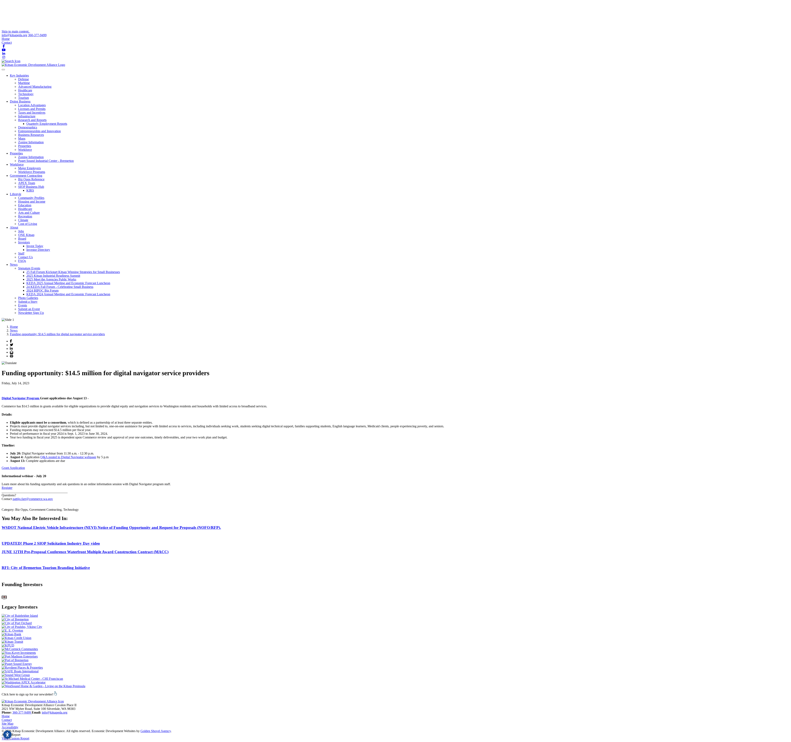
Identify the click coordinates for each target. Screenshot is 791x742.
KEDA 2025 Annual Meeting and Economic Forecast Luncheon (68, 283)
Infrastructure (26, 116)
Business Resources (31, 135)
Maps (21, 138)
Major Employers (29, 168)
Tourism (23, 97)
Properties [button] (16, 153)
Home (6, 39)
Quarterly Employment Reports (46, 123)
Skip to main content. (16, 31)
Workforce (25, 149)
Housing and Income (31, 201)
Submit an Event (29, 309)
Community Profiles (31, 198)
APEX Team (26, 183)
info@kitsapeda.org (14, 35)
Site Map (7, 723)
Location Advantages (32, 105)
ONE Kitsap (26, 235)
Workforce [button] (17, 164)
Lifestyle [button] (15, 194)
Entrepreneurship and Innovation (39, 131)
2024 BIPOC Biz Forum (42, 290)
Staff (21, 253)
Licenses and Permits (32, 109)
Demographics (27, 127)
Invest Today (34, 246)
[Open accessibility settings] (7, 734)
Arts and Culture (29, 212)
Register (7, 488)
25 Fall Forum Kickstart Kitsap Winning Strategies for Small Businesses (73, 272)
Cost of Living (27, 224)
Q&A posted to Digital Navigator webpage (68, 457)
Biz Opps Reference (31, 179)
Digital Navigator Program (21, 398)
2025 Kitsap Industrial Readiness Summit (53, 275)
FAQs (22, 261)
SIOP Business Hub (31, 186)
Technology (26, 94)
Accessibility (10, 727)
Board (22, 238)
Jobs (21, 231)
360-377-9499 (37, 35)
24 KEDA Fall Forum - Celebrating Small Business (59, 287)
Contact (7, 42)
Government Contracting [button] (26, 175)
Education (24, 205)
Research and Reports (32, 120)
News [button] (14, 264)
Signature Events (29, 268)
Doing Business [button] (20, 101)
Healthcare (25, 90)
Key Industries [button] (19, 75)
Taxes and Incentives (31, 112)
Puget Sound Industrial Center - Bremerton (46, 160)
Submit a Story (27, 301)
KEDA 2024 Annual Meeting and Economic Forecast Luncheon (68, 294)
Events (22, 305)
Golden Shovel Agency (155, 731)
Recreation (25, 216)
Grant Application (13, 468)
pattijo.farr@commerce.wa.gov (33, 499)
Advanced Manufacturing (34, 86)
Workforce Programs (31, 172)
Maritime (24, 83)
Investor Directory (38, 249)
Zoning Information (31, 142)
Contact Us (25, 257)
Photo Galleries (28, 298)
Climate (23, 220)
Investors (24, 242)
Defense (23, 79)
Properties (24, 146)
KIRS (30, 190)
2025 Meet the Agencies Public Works (51, 279)
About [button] (14, 227)
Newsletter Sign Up (31, 312)
